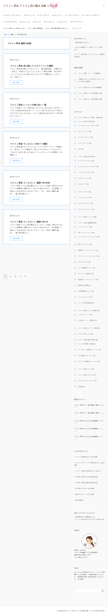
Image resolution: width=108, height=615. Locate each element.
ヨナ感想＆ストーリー (85, 355)
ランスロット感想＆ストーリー (88, 349)
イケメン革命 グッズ (85, 369)
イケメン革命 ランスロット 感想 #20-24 (29, 222)
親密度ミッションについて (87, 250)
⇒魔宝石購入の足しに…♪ (82, 42)
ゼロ (79, 149)
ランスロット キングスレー (12, 15)
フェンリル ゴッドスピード (90, 15)
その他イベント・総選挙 (86, 320)
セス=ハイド (37, 22)
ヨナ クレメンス (29, 15)
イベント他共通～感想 (85, 344)
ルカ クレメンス (24, 22)
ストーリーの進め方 (84, 273)
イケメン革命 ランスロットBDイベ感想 (28, 144)
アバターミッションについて (87, 256)
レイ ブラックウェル (72, 15)
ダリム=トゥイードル (85, 209)
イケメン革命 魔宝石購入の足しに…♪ (57, 28)
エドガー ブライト (43, 15)
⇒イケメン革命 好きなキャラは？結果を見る (89, 519)
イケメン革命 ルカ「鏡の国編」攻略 (90, 93)
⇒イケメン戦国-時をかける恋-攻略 (85, 457)
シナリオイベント (84, 314)
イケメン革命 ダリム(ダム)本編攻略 (90, 87)
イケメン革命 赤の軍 (85, 121)
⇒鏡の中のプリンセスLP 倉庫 (84, 494)
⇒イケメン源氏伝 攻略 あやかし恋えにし (88, 471)
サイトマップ (76, 28)
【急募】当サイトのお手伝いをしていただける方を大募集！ (91, 80)
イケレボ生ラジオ (84, 334)
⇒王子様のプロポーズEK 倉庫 (84, 488)
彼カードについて (84, 244)
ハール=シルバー (62, 22)
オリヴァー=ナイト (76, 22)
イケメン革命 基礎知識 (34, 28)
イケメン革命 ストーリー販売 (88, 328)
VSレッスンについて (85, 232)
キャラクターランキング (86, 381)
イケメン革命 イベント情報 (87, 310)
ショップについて (84, 297)
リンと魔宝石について (85, 268)
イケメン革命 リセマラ (85, 375)
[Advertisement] (36, 259)
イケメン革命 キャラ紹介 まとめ (14, 28)
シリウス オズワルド (10, 22)
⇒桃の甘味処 (78, 500)
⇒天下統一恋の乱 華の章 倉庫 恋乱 (86, 482)
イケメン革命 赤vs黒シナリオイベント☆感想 (31, 66)
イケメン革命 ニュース (85, 217)
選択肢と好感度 (83, 285)
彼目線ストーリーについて (87, 279)
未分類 (80, 386)
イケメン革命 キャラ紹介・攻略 (88, 117)
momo (85, 557)
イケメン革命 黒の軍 (85, 156)
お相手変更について (84, 291)
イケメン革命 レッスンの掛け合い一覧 (28, 105)
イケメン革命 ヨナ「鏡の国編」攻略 (90, 99)
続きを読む (16, 82)
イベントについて (84, 227)
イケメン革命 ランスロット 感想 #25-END (30, 183)
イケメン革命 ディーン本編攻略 (89, 73)
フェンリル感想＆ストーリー (87, 361)
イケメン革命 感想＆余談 (86, 340)
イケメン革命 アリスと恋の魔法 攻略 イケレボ (30, 5)
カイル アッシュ (57, 15)
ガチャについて (83, 262)
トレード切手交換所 (84, 303)
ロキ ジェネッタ (48, 22)
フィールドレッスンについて (87, 237)
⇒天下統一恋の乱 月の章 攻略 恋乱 (86, 477)
